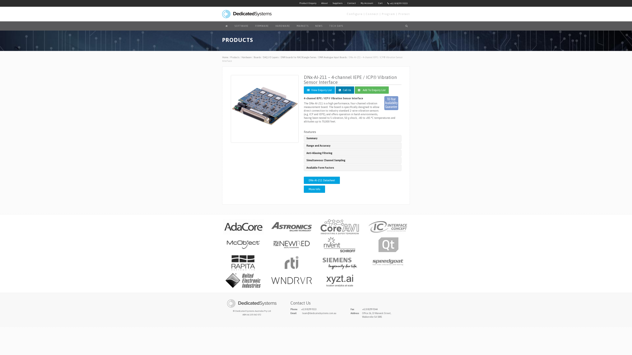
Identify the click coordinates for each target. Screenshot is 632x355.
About (324, 3)
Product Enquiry (308, 3)
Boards (257, 57)
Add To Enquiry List (374, 90)
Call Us (346, 90)
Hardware (282, 26)
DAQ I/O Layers (271, 57)
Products (234, 57)
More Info (314, 189)
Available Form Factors (320, 167)
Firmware (262, 26)
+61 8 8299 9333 (398, 3)
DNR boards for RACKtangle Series (298, 57)
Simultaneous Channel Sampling (325, 160)
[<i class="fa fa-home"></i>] (226, 26)
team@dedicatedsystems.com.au (319, 313)
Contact (351, 3)
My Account (367, 3)
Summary (311, 138)
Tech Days (336, 26)
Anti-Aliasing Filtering (319, 153)
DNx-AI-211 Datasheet (322, 180)
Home (225, 57)
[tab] (352, 138)
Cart (380, 3)
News (319, 26)
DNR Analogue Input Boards (332, 57)
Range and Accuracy (318, 145)
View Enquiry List (321, 90)
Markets (303, 26)
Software (242, 26)
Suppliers (337, 3)
